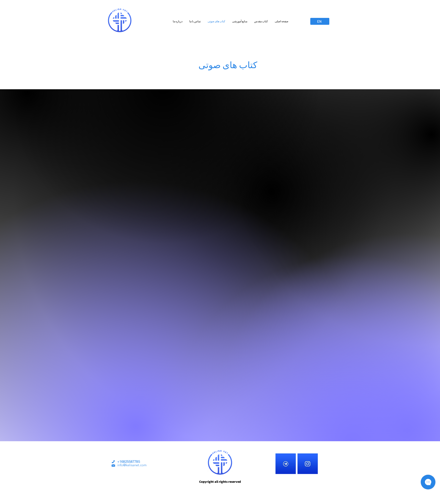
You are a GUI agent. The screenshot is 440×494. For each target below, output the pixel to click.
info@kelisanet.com (132, 465)
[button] (261, 21)
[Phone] (113, 461)
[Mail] (113, 465)
